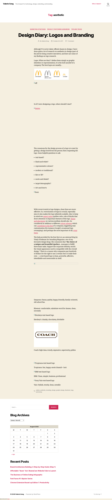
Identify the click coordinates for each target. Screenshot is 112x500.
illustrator (67, 390)
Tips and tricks (76, 29)
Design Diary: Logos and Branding (56, 35)
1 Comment (71, 41)
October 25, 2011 (58, 41)
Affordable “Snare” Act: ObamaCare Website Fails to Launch (33, 471)
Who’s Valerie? (96, 4)
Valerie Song (8, 4)
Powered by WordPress (33, 494)
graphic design (60, 390)
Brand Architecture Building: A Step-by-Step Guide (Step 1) (33, 467)
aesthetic (43, 390)
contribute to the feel (45, 226)
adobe (38, 390)
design (53, 390)
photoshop (39, 392)
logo (72, 390)
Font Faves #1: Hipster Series (21, 479)
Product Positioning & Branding (58, 29)
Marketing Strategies (38, 29)
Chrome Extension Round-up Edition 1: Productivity (29, 483)
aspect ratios (48, 216)
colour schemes (66, 223)
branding (48, 390)
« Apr (13, 454)
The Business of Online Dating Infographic (26, 475)
